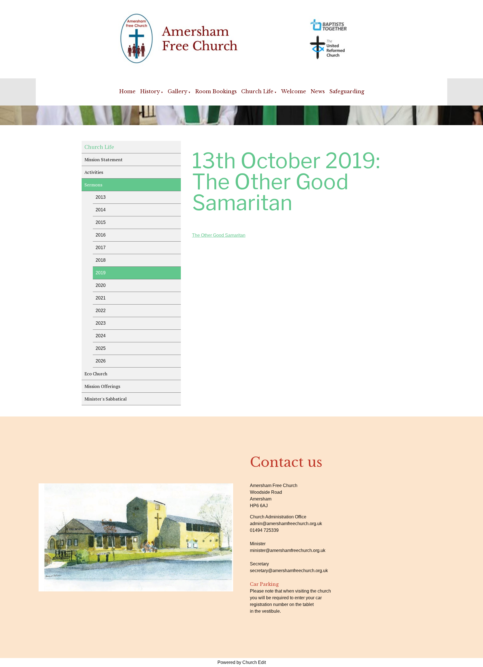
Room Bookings (216, 91)
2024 (101, 335)
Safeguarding (346, 91)
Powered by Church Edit (241, 662)
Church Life (257, 91)
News (318, 91)
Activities (93, 172)
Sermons (93, 185)
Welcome (293, 91)
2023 (101, 323)
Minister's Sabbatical (105, 399)
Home (127, 91)
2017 (101, 247)
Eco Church (95, 374)
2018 (101, 260)
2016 (101, 235)
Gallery (177, 91)
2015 (101, 222)
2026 (101, 361)
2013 (101, 197)
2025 (101, 348)
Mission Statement (103, 159)
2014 (101, 209)
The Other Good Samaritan (218, 235)
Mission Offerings (102, 386)
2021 (101, 298)
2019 (101, 272)
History (150, 91)
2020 (101, 285)
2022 (101, 310)
